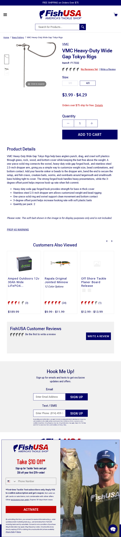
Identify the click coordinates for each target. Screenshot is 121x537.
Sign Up (76, 397)
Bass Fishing (18, 37)
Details (99, 105)
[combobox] (11, 481)
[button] (113, 529)
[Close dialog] (116, 443)
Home (6, 37)
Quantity (68, 116)
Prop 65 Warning (18, 229)
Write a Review (98, 336)
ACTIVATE (31, 509)
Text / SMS (49, 405)
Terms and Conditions (52, 425)
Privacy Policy (62, 425)
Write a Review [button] (108, 69)
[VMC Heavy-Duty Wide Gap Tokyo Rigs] (6, 59)
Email (49, 389)
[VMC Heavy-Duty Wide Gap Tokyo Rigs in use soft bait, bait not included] (6, 70)
